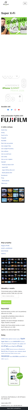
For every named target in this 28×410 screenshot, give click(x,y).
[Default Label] (8, 109)
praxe (19, 353)
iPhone (19, 346)
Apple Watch (4, 341)
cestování (16, 341)
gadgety (21, 343)
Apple (22, 339)
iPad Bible (3, 140)
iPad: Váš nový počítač (7, 143)
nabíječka (20, 351)
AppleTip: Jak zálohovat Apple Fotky (10, 329)
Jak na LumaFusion (6, 154)
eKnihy (3, 132)
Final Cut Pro (4, 135)
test (23, 356)
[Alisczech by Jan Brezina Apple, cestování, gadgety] (5, 3)
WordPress (18, 408)
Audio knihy (4, 130)
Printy (2, 178)
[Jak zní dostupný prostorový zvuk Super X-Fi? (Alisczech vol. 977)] (14, 25)
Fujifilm (18, 343)
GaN (25, 343)
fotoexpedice (9, 343)
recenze (5, 356)
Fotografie (3, 138)
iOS (2, 346)
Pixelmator (16, 353)
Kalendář (3, 162)
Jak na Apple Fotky (6, 146)
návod (24, 351)
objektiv (2, 353)
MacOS (3, 351)
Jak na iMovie (4, 151)
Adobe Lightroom (9, 338)
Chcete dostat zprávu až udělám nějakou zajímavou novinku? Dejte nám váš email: (11, 292)
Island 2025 (5, 167)
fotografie (14, 343)
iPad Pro (14, 346)
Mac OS (8, 351)
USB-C (2, 359)
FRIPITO (3, 253)
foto (5, 343)
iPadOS (9, 346)
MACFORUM (4, 251)
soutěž (20, 356)
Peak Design (7, 353)
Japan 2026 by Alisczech (8, 170)
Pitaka (11, 353)
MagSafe (12, 351)
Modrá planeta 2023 (7, 172)
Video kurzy (4, 183)
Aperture (15, 338)
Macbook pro (22, 349)
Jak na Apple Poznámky (7, 148)
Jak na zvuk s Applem (6, 159)
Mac (7, 349)
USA (26, 356)
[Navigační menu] (25, 3)
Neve (8, 408)
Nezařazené (4, 175)
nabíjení (15, 351)
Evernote (22, 341)
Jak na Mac (4, 156)
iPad (6, 346)
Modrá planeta (5, 180)
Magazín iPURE (5, 245)
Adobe (3, 338)
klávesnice (3, 349)
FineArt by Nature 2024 (8, 164)
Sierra (11, 356)
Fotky (2, 343)
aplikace (18, 338)
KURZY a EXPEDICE (6, 248)
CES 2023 (11, 341)
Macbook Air (16, 349)
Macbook (12, 349)
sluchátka (15, 356)
